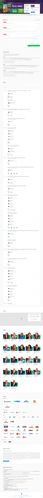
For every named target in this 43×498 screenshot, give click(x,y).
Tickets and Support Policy (29, 14)
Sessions (9, 14)
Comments (19, 14)
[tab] (5, 87)
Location (11, 14)
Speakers (14, 14)
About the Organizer (23, 14)
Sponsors (16, 14)
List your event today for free (25, 495)
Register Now (34, 14)
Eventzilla (3, 1)
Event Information (5, 14)
